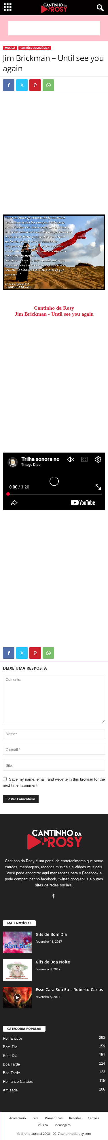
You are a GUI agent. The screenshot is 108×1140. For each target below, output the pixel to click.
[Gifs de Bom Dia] (17, 942)
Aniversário (17, 1118)
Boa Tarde (11, 1064)
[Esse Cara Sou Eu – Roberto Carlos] (17, 997)
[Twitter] (22, 85)
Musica (10, 48)
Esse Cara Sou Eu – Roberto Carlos (69, 989)
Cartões (93, 1118)
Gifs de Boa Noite (53, 962)
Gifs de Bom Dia (51, 934)
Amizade (10, 1090)
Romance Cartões (18, 1081)
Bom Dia (10, 1047)
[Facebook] (8, 85)
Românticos (13, 1038)
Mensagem (62, 1125)
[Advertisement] (54, 28)
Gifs (35, 1118)
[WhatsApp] (48, 85)
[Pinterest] (35, 85)
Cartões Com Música (34, 48)
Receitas (75, 1118)
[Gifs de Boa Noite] (17, 970)
